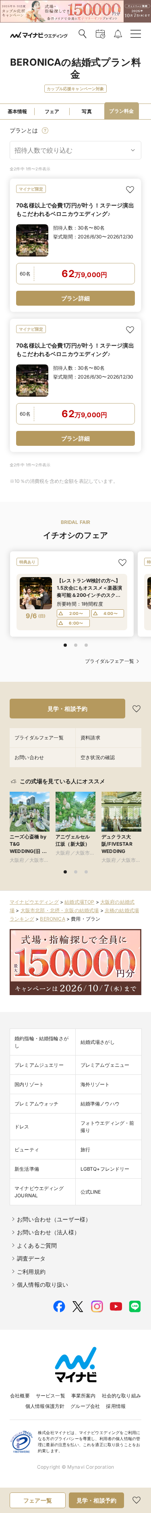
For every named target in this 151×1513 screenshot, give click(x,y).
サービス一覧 (50, 1396)
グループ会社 (85, 1406)
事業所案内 (83, 1396)
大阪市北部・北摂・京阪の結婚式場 (60, 910)
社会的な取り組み (121, 1396)
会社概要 (20, 1396)
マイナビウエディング (34, 902)
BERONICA (52, 919)
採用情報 (116, 1406)
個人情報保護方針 (44, 1406)
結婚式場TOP (79, 902)
